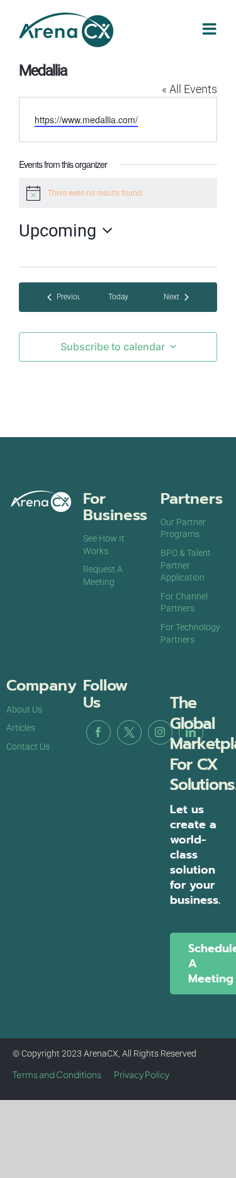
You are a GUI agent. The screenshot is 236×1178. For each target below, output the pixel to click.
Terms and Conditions (57, 1074)
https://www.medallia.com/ (86, 119)
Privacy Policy (141, 1074)
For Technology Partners (190, 633)
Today (118, 296)
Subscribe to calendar (112, 347)
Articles (20, 728)
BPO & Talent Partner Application (185, 565)
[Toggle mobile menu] (210, 28)
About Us (24, 709)
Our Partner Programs (183, 528)
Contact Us (28, 747)
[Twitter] (129, 732)
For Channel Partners (184, 602)
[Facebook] (98, 732)
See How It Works (104, 544)
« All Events (189, 89)
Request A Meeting (103, 575)
